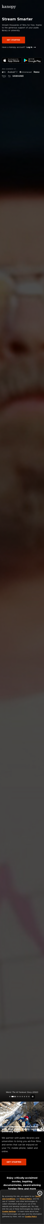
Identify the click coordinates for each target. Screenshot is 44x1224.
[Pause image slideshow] (32, 1096)
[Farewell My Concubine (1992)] (26, 1096)
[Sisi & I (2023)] (28, 1096)
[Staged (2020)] (22, 1096)
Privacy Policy (26, 1199)
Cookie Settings (9, 1211)
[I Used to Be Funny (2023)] (9, 1096)
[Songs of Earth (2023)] (17, 1096)
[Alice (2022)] (20, 1096)
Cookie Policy (31, 1216)
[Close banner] (40, 1193)
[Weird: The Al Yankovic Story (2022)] (13, 1096)
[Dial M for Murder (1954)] (24, 1096)
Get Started (13, 40)
